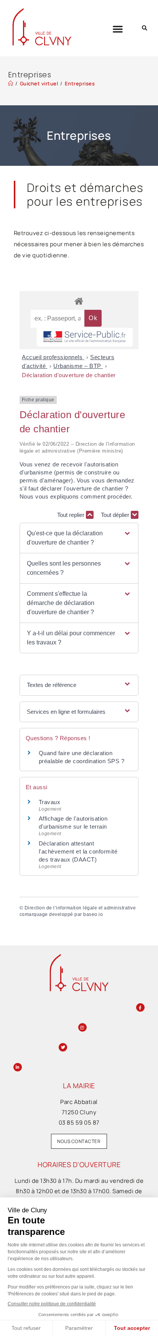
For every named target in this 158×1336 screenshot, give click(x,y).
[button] (118, 29)
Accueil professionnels (53, 357)
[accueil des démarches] (79, 301)
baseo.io (93, 914)
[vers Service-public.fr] (85, 337)
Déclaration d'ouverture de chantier (69, 375)
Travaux (50, 802)
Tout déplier (116, 515)
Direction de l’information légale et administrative (80, 908)
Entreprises (80, 83)
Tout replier (71, 515)
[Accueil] (10, 83)
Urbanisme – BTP (78, 366)
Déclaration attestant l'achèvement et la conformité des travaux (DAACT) (78, 851)
